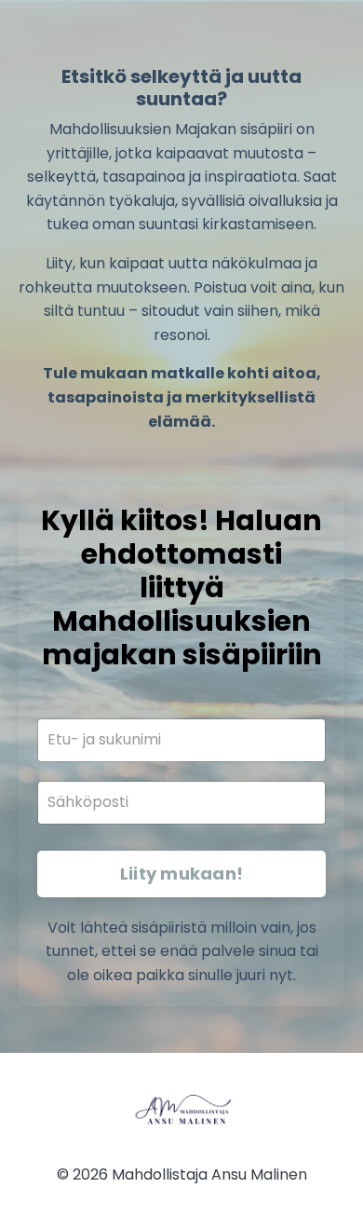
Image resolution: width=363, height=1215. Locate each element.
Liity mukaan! (181, 873)
